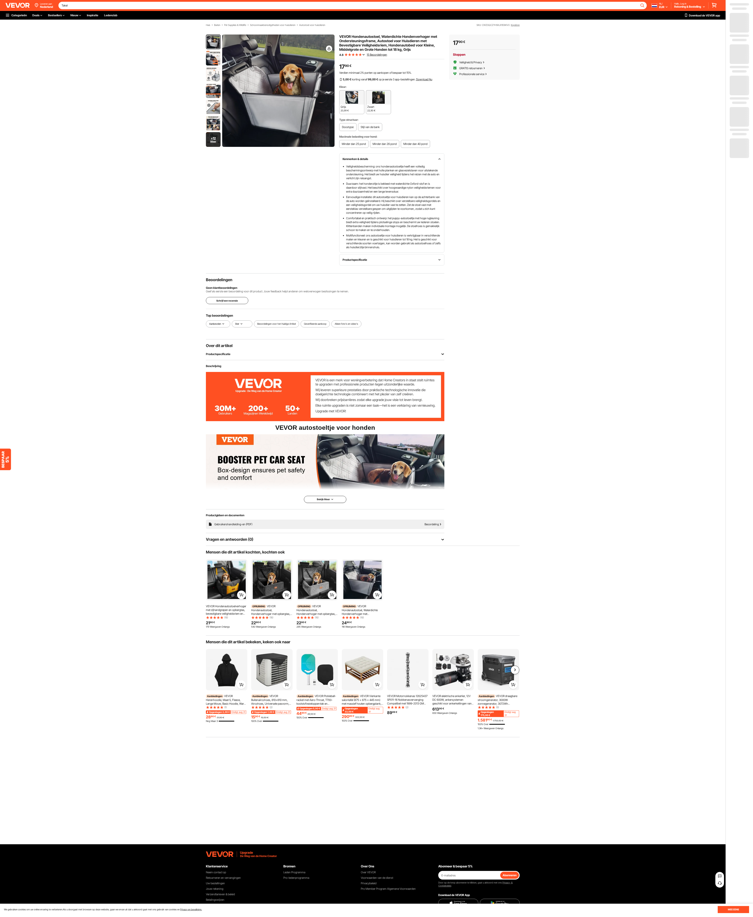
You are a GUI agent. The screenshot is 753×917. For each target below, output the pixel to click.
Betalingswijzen (215, 899)
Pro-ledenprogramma (296, 877)
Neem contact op (216, 872)
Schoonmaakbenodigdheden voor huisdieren (272, 25)
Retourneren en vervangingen (223, 877)
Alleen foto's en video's (346, 323)
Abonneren (510, 875)
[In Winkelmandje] (241, 595)
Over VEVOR (368, 872)
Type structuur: (348, 119)
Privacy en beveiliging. (191, 909)
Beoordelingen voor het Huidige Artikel (276, 323)
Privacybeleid (368, 883)
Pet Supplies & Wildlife (235, 25)
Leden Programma (294, 872)
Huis (208, 25)
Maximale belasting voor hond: (358, 136)
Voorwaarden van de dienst (377, 877)
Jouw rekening (214, 888)
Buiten (217, 25)
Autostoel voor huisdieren (312, 25)
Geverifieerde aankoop (315, 323)
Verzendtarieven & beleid (220, 894)
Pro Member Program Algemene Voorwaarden (388, 888)
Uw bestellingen (215, 883)
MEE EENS (733, 909)
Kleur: (342, 86)
